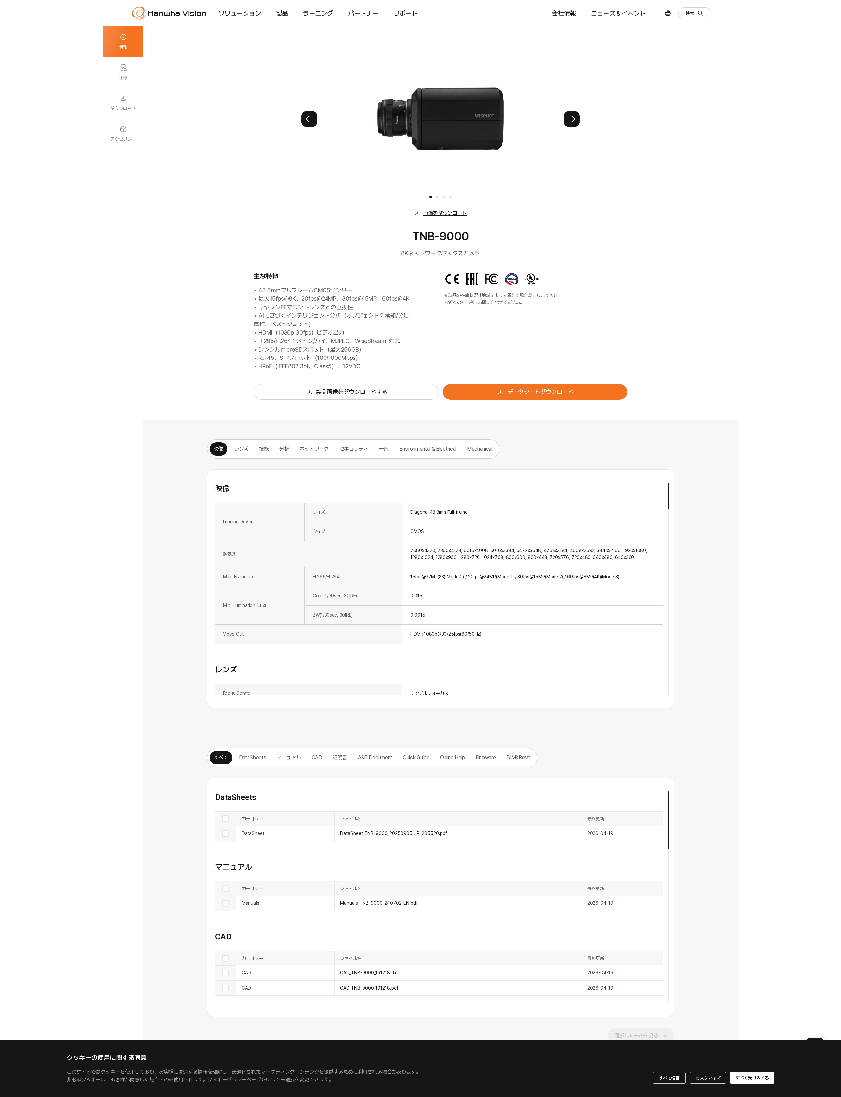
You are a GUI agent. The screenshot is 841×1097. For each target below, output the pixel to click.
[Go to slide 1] (430, 197)
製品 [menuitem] (282, 13)
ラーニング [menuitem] (318, 13)
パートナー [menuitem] (363, 13)
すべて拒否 (669, 1078)
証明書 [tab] (340, 757)
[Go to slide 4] (450, 197)
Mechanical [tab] (479, 449)
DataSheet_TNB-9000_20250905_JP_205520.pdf (393, 833)
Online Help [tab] (452, 757)
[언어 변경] (668, 13)
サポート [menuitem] (405, 13)
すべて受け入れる (752, 1077)
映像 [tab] (218, 449)
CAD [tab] (317, 757)
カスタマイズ (707, 1078)
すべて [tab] (221, 757)
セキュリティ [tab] (353, 449)
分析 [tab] (284, 449)
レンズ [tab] (241, 449)
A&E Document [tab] (375, 757)
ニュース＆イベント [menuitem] (618, 13)
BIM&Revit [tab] (518, 757)
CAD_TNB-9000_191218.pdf (369, 988)
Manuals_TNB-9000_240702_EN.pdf (379, 903)
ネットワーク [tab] (314, 449)
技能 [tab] (264, 449)
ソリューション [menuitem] (239, 13)
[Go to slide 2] (437, 197)
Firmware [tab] (486, 757)
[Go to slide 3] (443, 197)
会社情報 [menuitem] (564, 13)
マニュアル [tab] (289, 757)
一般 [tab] (384, 449)
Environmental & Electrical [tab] (427, 449)
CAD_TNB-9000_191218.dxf (369, 972)
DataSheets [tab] (252, 757)
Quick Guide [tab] (416, 757)
